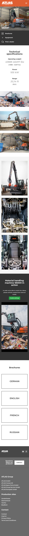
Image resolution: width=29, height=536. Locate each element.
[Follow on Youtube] (23, 451)
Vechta (3, 503)
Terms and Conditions (8, 520)
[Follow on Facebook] (26, 451)
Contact (19, 462)
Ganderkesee (5, 498)
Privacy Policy (6, 518)
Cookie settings (14, 298)
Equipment (9, 37)
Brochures (8, 33)
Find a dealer (9, 42)
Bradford (4, 505)
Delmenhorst (5, 500)
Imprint (4, 516)
